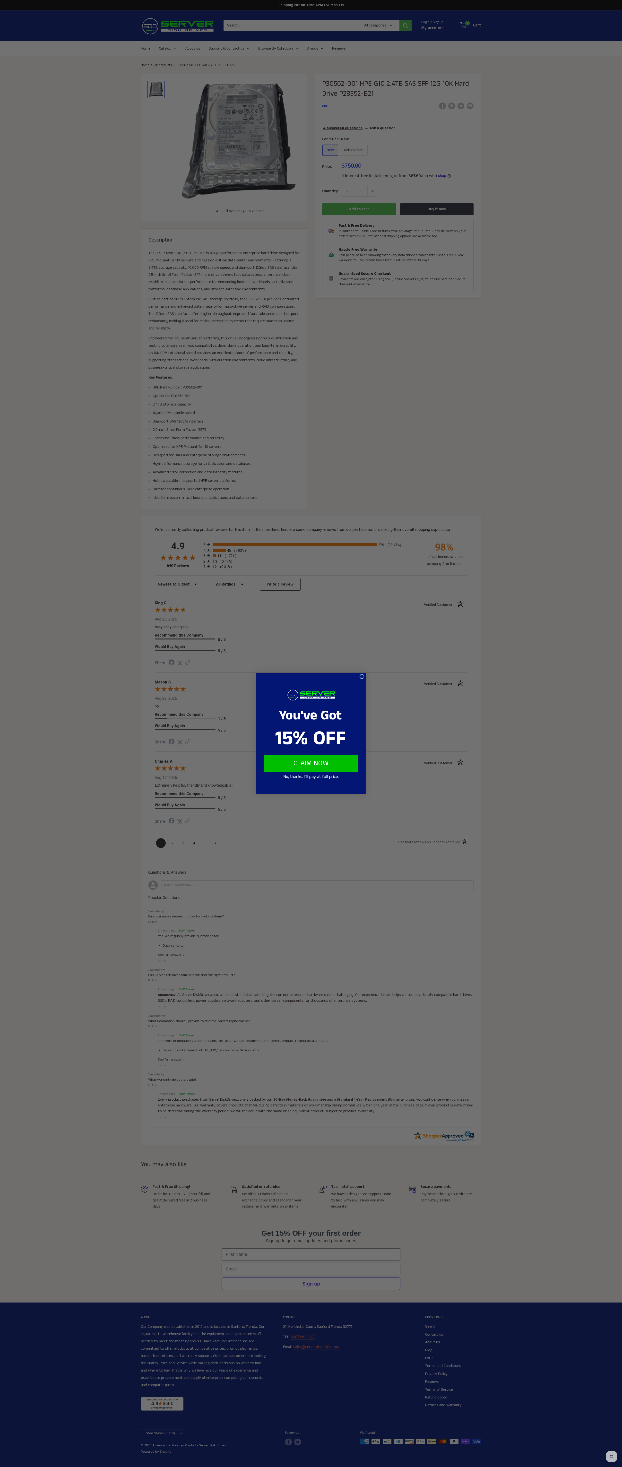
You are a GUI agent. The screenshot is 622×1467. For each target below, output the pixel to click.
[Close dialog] (362, 676)
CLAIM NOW (311, 763)
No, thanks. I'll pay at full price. (311, 776)
